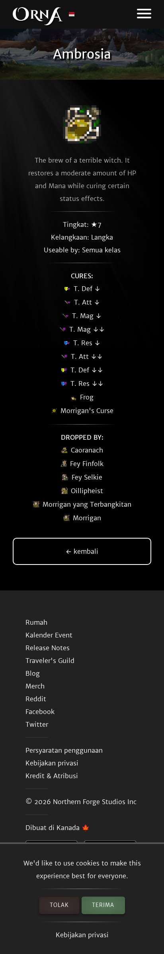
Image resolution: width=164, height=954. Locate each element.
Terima (103, 905)
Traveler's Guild (49, 661)
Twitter (36, 724)
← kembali (82, 551)
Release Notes (47, 648)
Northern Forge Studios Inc (95, 802)
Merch (35, 686)
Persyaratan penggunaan (64, 750)
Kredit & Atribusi (51, 776)
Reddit (35, 699)
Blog (32, 673)
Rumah (36, 622)
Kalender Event (48, 635)
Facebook (40, 712)
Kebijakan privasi (82, 935)
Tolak (59, 905)
